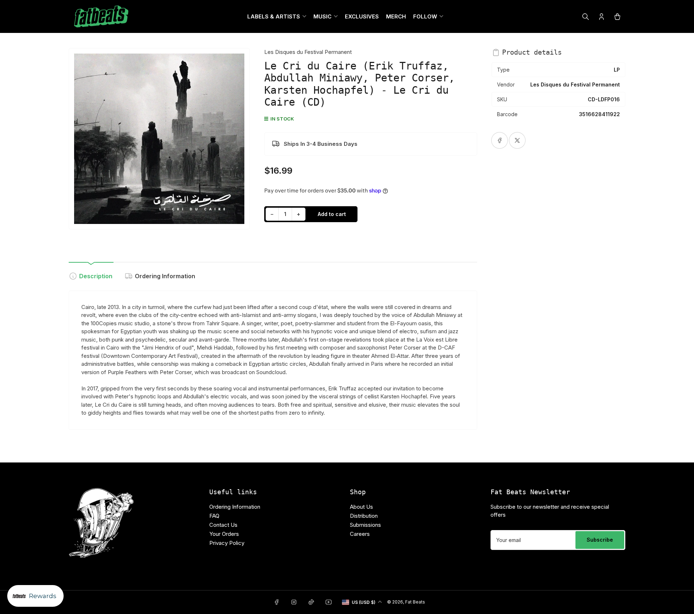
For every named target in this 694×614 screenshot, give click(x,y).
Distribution (364, 515)
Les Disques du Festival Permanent (308, 51)
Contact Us (223, 524)
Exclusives (362, 16)
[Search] (586, 17)
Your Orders (224, 533)
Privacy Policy (226, 542)
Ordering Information (165, 276)
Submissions (365, 524)
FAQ (214, 515)
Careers (360, 533)
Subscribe (600, 540)
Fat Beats (415, 602)
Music (322, 16)
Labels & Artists (273, 16)
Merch (396, 16)
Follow (425, 16)
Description (95, 276)
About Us (361, 506)
